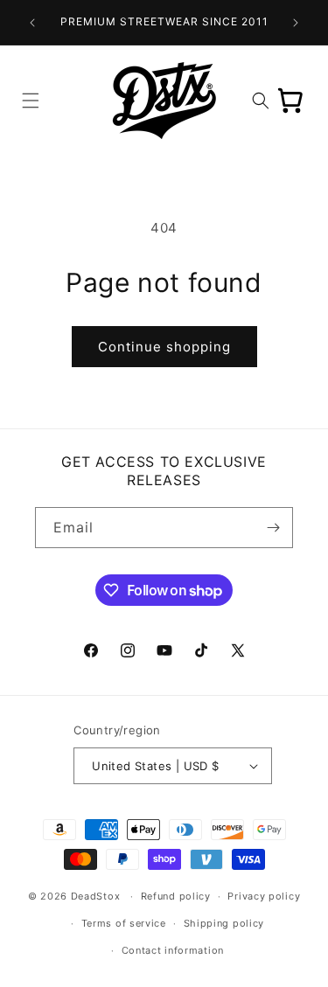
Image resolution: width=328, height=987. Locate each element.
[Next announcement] (295, 22)
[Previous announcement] (32, 22)
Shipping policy (224, 923)
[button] (30, 100)
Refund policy (176, 896)
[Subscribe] (273, 527)
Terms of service (123, 923)
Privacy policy (263, 896)
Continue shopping (164, 346)
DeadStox (96, 896)
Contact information (173, 950)
